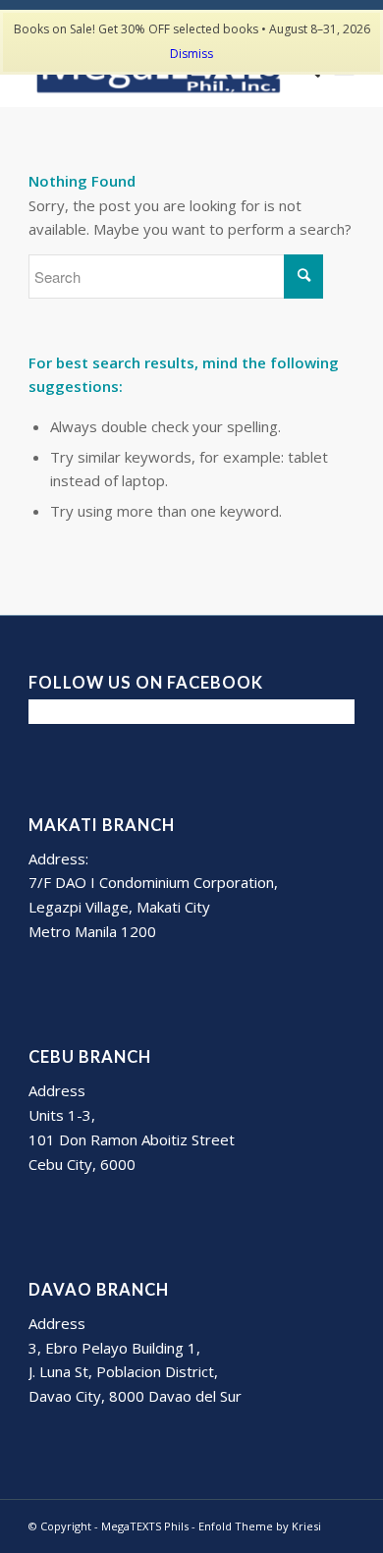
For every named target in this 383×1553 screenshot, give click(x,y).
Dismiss (191, 53)
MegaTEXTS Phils (145, 1526)
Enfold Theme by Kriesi (259, 1526)
